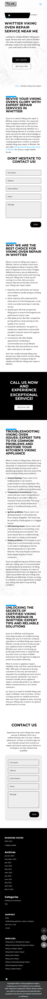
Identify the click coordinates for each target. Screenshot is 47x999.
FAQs (7, 918)
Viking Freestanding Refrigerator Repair (19, 945)
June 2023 (8, 866)
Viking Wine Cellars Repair (14, 952)
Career (7, 928)
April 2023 (8, 872)
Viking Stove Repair (12, 955)
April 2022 (8, 886)
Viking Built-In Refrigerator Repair (17, 942)
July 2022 (8, 876)
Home (17, 86)
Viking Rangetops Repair (14, 965)
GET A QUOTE (21, 60)
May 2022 (8, 883)
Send (35, 224)
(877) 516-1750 (22, 66)
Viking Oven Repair (12, 959)
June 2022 (8, 879)
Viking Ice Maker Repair (13, 948)
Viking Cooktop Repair (13, 969)
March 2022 (9, 889)
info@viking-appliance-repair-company (19, 921)
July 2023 (8, 862)
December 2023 (10, 859)
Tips (6, 904)
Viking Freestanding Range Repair (17, 962)
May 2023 (8, 869)
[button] (44, 945)
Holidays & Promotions (13, 900)
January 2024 (9, 856)
